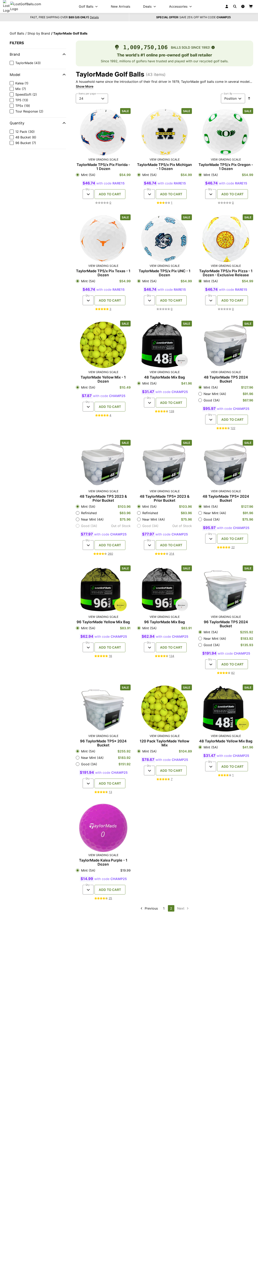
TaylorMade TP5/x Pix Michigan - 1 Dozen (164, 167)
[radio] (103, 174)
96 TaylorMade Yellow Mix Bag (103, 622)
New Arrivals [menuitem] (120, 6)
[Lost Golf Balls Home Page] (25, 6)
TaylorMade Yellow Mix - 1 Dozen (103, 379)
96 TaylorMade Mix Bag (164, 622)
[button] (38, 54)
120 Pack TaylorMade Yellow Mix (164, 743)
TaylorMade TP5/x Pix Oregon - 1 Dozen (226, 167)
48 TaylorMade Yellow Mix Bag (225, 741)
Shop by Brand (38, 33)
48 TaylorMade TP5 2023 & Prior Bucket (103, 498)
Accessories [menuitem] (178, 6)
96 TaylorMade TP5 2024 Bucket (226, 624)
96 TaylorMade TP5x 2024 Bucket (103, 743)
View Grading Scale (103, 159)
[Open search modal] (235, 6)
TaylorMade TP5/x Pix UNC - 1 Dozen (164, 273)
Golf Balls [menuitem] (86, 6)
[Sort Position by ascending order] (249, 98)
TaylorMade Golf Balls (70, 33)
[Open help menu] (243, 6)
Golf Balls (17, 33)
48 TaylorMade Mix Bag (164, 377)
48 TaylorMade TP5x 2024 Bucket (226, 498)
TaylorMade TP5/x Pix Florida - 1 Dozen (103, 167)
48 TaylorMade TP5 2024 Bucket (226, 379)
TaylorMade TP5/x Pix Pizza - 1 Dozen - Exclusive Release (226, 273)
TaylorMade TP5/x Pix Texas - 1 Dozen (103, 273)
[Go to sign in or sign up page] (227, 6)
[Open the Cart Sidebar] (251, 6)
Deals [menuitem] (147, 6)
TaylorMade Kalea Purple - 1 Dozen (103, 862)
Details (94, 17)
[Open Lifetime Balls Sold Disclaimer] (213, 47)
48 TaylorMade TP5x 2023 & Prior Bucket (164, 498)
